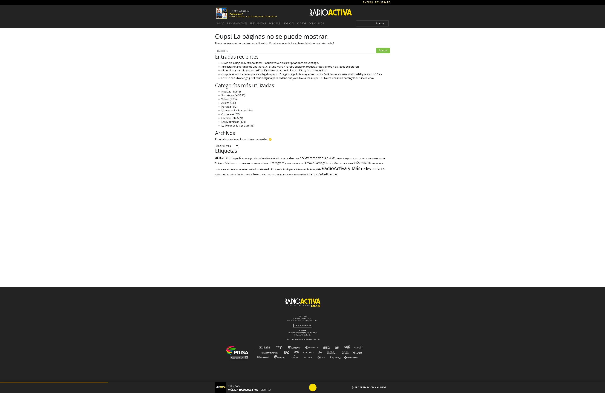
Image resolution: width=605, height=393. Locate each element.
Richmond (264, 357)
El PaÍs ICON (309, 357)
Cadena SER (326, 348)
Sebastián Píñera (237, 174)
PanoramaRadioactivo (244, 169)
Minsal (350, 163)
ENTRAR (368, 2)
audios (290, 158)
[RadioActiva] (331, 13)
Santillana (296, 348)
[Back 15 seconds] (305, 387)
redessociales (222, 174)
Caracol (358, 348)
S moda (322, 357)
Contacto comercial (302, 326)
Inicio (220, 23)
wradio (297, 352)
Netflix (368, 163)
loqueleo (336, 357)
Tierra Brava (288, 174)
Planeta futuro (344, 352)
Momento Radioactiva (234, 110)
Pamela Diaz (228, 169)
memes (343, 163)
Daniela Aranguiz (343, 158)
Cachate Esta (228, 118)
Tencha (279, 175)
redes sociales (373, 168)
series (249, 174)
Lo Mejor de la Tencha (234, 125)
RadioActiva (298, 169)
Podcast (274, 23)
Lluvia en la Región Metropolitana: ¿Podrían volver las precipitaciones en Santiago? (270, 63)
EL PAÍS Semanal (333, 352)
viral (310, 174)
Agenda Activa (240, 158)
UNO (288, 352)
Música (358, 163)
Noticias (289, 23)
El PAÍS (266, 348)
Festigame (219, 163)
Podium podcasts (295, 357)
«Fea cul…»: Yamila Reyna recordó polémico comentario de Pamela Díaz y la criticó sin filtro (274, 70)
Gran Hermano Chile (253, 163)
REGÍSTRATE (382, 2)
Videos (301, 23)
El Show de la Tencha (375, 158)
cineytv (304, 158)
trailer (297, 174)
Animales (275, 158)
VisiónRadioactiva (325, 174)
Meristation (351, 357)
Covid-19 (330, 158)
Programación (237, 23)
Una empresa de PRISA (238, 350)
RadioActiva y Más (341, 168)
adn (347, 348)
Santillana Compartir (313, 348)
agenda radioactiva (259, 158)
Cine (297, 158)
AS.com (336, 348)
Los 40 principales (282, 348)
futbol (227, 163)
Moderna (280, 357)
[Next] (328, 387)
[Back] (297, 387)
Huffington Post (270, 352)
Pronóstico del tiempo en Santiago (273, 169)
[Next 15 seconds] (320, 387)
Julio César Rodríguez (294, 163)
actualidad (224, 157)
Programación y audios (370, 387)
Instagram (277, 163)
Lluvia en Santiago (315, 163)
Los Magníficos (230, 122)
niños (374, 163)
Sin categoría (229, 95)
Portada (226, 106)
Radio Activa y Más (312, 169)
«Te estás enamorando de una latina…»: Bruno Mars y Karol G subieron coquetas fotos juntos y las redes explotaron (290, 66)
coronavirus (317, 158)
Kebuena (355, 352)
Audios (225, 103)
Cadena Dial (321, 352)
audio (283, 158)
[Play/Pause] (313, 387)
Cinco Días (309, 352)
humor (266, 163)
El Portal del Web (358, 158)
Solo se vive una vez (264, 174)
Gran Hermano (237, 163)
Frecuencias (258, 23)
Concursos (316, 23)
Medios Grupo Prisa (238, 358)
